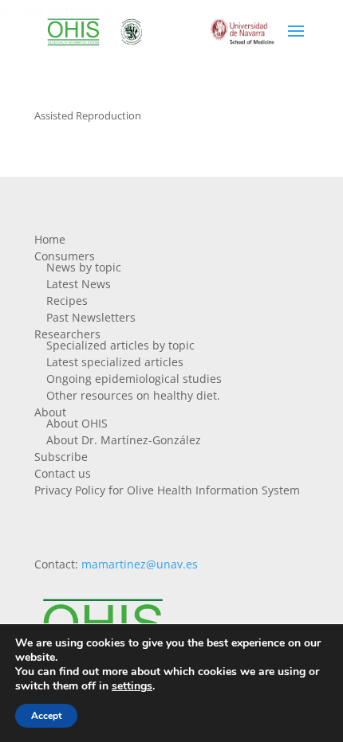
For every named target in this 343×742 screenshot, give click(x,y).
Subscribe (61, 456)
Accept (46, 715)
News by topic (83, 267)
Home (49, 239)
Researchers (67, 334)
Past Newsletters (91, 317)
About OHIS (77, 423)
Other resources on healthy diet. (133, 395)
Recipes (67, 300)
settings (132, 686)
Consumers (64, 256)
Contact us (62, 473)
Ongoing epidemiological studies (134, 378)
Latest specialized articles (114, 361)
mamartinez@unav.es (139, 564)
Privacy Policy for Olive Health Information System (167, 490)
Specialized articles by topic (120, 345)
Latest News (78, 283)
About (50, 412)
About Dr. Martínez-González (123, 439)
